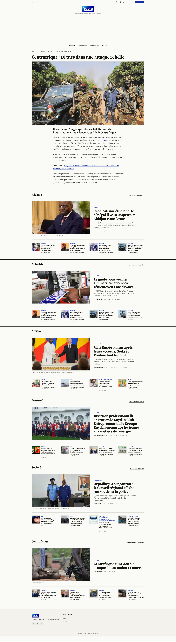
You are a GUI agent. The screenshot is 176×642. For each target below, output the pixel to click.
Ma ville (65, 621)
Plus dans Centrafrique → (135, 542)
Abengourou (82, 45)
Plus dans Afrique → (137, 332)
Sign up (65, 618)
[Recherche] (116, 2)
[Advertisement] (88, 29)
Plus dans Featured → (136, 401)
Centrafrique (102, 140)
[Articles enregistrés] (120, 2)
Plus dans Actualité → (136, 265)
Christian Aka (100, 503)
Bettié (104, 45)
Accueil (72, 45)
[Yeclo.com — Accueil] (35, 616)
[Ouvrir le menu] (33, 2)
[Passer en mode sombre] (123, 2)
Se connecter (129, 2)
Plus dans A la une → (136, 195)
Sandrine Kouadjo (102, 367)
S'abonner (139, 2)
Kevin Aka (99, 231)
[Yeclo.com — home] (88, 9)
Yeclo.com (35, 51)
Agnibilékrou (94, 45)
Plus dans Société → (137, 468)
